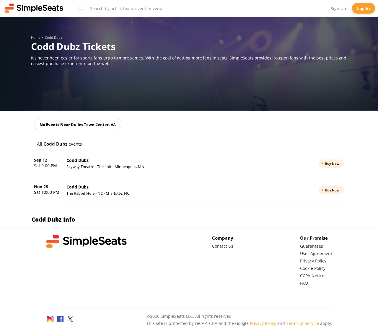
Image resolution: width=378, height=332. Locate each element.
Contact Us (222, 246)
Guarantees (311, 246)
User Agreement (316, 253)
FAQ (304, 283)
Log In (363, 8)
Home (35, 38)
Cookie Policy (312, 268)
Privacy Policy (313, 261)
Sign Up (338, 8)
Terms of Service (302, 323)
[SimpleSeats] (33, 8)
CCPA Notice (312, 275)
